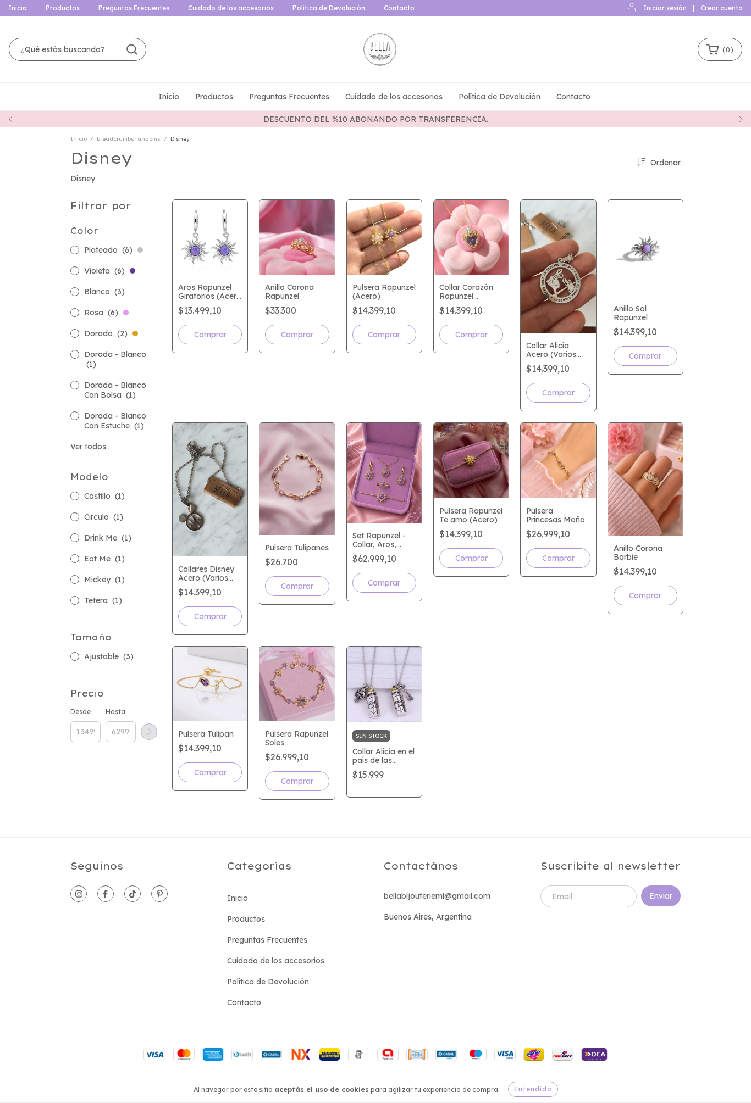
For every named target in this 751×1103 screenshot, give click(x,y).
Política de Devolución (328, 8)
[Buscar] (132, 49)
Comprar (210, 334)
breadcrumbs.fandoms (129, 138)
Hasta (115, 712)
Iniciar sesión (665, 8)
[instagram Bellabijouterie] (78, 893)
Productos (63, 8)
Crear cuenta (721, 8)
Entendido (533, 1089)
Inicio (17, 8)
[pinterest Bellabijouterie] (159, 893)
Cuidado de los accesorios (231, 8)
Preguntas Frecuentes (133, 8)
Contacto (399, 8)
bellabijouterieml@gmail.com (437, 896)
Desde (80, 712)
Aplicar (149, 731)
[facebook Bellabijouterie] (105, 893)
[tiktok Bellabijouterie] (132, 893)
